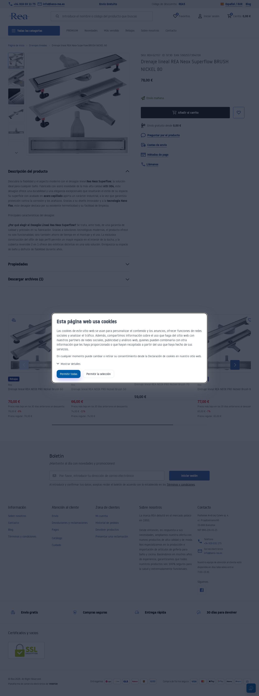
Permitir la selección (98, 374)
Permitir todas (68, 374)
